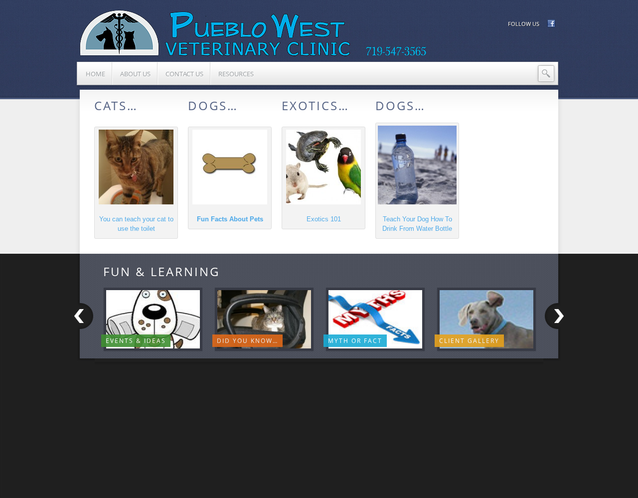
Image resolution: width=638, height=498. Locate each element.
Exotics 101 (324, 219)
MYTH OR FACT (355, 340)
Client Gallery (469, 340)
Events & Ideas (136, 340)
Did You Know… (247, 340)
